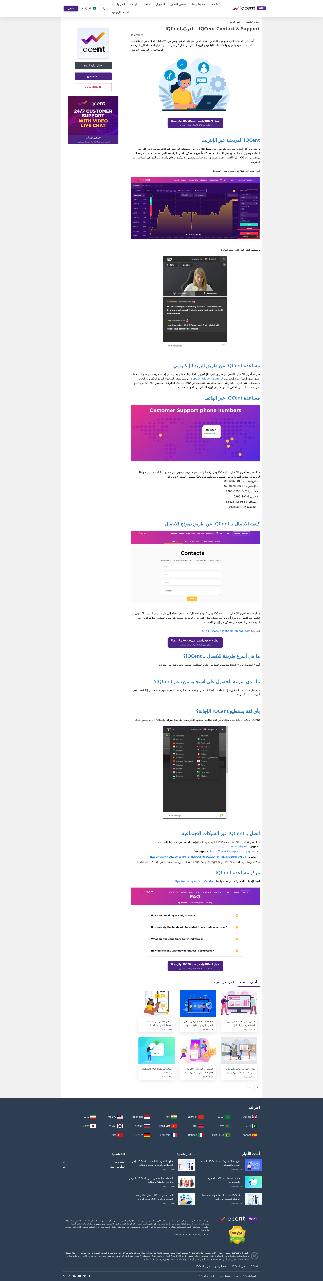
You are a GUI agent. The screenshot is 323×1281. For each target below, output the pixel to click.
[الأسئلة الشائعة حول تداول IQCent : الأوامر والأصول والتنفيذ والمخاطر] (186, 1181)
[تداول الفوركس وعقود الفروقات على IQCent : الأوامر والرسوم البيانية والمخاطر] (239, 1050)
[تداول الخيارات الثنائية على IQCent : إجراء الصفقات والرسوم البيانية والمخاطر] (186, 1164)
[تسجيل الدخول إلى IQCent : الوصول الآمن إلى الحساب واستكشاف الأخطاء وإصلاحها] (156, 1003)
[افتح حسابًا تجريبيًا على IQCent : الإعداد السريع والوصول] (253, 1164)
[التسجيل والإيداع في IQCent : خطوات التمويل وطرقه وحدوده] (198, 1050)
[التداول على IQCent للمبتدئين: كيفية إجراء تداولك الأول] (239, 1003)
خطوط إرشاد (198, 4)
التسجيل (160, 4)
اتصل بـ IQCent (206, 1276)
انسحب (147, 4)
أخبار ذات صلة (248, 982)
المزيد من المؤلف (223, 982)
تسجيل (71, 8)
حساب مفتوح (93, 76)
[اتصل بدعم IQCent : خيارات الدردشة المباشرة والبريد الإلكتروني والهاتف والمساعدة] (186, 1198)
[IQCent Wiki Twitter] (85, 1276)
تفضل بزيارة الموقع (93, 65)
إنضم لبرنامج (221, 1266)
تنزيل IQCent (203, 1266)
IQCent (254, 1266)
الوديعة (133, 4)
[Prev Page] (250, 1087)
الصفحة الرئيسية (120, 12)
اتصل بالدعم (118, 4)
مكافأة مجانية (92, 87)
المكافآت (215, 4)
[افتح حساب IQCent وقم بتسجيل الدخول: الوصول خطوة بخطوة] (198, 1003)
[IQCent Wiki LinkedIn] (75, 1276)
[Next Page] (257, 1087)
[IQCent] (93, 57)
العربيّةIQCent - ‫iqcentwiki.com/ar (238, 1276)
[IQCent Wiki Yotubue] (80, 1276)
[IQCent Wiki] (237, 1222)
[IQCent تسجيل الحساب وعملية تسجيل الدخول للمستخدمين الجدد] (253, 1198)
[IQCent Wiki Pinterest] (65, 1276)
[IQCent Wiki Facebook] (90, 1276)
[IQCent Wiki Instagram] (70, 1276)
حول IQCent (238, 1266)
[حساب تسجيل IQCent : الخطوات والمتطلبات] (156, 1050)
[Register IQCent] (93, 115)
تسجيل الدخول (178, 4)
